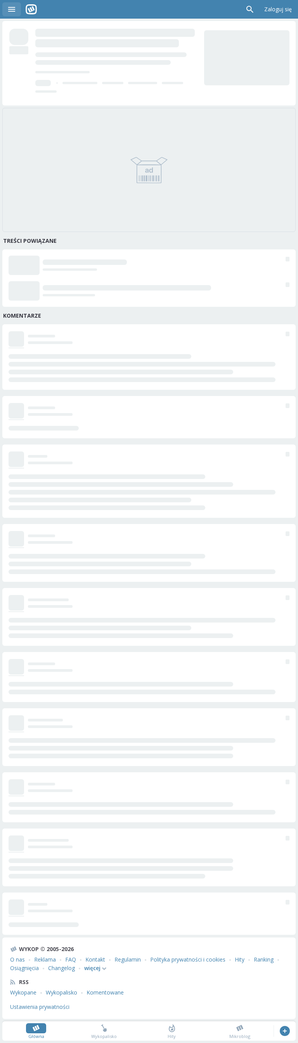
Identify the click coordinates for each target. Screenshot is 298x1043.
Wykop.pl (31, 9)
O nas (17, 959)
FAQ (70, 959)
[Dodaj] (285, 1031)
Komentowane (105, 992)
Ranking (264, 959)
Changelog (61, 968)
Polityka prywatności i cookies (187, 959)
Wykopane (23, 992)
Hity (239, 959)
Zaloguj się (278, 9)
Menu (11, 9)
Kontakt (95, 959)
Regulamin (127, 959)
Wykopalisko (61, 992)
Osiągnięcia (24, 968)
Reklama (45, 959)
